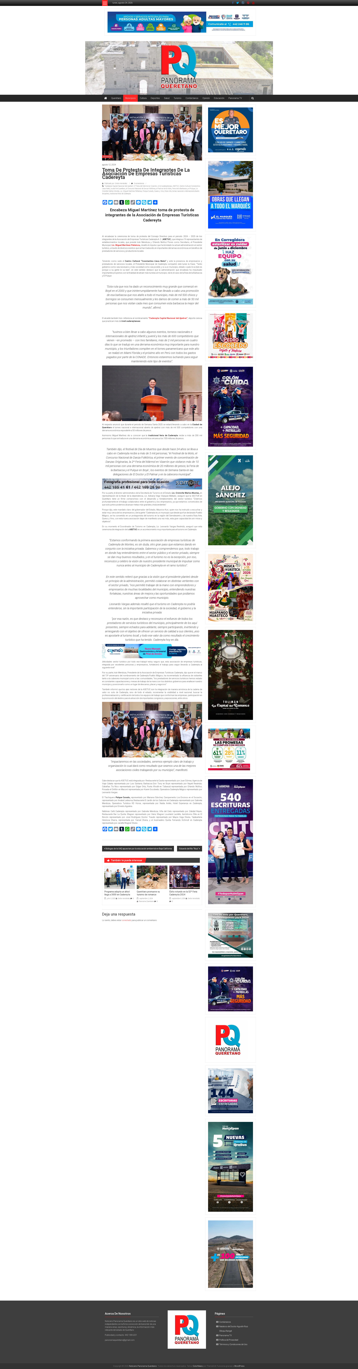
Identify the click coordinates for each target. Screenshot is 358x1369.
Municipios (130, 98)
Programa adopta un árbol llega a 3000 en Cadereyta (117, 893)
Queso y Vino (159, 191)
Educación (219, 98)
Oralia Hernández (124, 898)
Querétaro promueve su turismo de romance (148, 893)
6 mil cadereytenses (165, 186)
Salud (166, 98)
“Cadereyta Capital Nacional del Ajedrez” (119, 186)
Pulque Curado (148, 191)
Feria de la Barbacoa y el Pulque (183, 189)
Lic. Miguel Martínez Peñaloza (131, 191)
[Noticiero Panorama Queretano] (179, 68)
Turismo (177, 98)
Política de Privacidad (228, 1340)
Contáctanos (192, 98)
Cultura (143, 98)
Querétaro (116, 98)
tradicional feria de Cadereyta (120, 194)
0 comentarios (139, 183)
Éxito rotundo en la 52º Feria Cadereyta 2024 (183, 893)
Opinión (206, 98)
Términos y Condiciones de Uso (233, 1344)
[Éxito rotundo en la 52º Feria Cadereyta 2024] (184, 877)
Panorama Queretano (146, 901)
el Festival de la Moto (163, 189)
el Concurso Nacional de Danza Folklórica (141, 189)
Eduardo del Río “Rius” (189, 849)
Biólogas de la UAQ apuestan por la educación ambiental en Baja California (139, 849)
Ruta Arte (168, 191)
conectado (126, 920)
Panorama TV (235, 98)
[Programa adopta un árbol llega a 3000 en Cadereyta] (119, 877)
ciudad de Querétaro (118, 189)
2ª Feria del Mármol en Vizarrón (145, 186)
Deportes (155, 98)
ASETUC (176, 186)
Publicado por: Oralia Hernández (116, 183)
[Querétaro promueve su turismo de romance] (152, 877)
